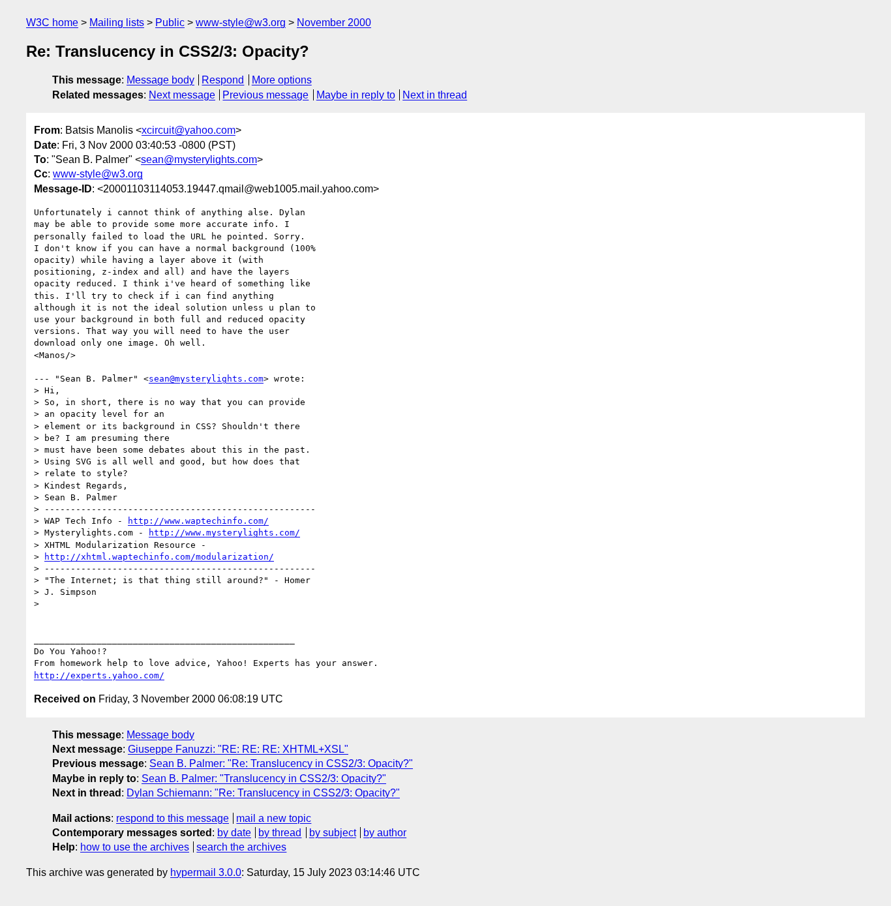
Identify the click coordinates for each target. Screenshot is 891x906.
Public (170, 22)
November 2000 (334, 22)
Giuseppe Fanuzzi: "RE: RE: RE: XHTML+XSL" (238, 749)
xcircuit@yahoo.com (188, 130)
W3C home (52, 22)
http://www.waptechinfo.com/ (198, 521)
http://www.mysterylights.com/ (224, 532)
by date (234, 832)
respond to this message (172, 818)
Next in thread (434, 94)
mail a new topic (273, 818)
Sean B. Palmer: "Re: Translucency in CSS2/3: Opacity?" (281, 763)
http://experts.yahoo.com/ (99, 675)
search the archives (241, 847)
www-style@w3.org (241, 22)
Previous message (265, 94)
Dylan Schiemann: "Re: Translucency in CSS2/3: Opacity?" (263, 792)
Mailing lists (116, 22)
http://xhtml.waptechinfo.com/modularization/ (159, 557)
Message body (160, 79)
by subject (332, 832)
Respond (223, 79)
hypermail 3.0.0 (205, 872)
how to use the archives (134, 847)
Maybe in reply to (355, 94)
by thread (279, 832)
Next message (182, 94)
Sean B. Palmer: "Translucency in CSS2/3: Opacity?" (264, 778)
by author (384, 832)
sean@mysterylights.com (199, 159)
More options (282, 79)
